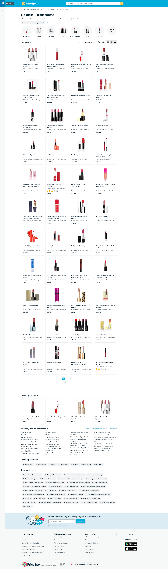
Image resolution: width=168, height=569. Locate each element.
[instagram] (61, 564)
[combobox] (93, 3)
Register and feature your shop (33, 546)
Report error (69, 383)
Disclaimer (57, 540)
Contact (25, 540)
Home (23, 9)
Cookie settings (59, 552)
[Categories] (2, 3)
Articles (88, 546)
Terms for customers (61, 543)
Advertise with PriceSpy (31, 543)
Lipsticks (52, 9)
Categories (89, 549)
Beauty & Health (31, 9)
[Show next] (74, 379)
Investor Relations (91, 543)
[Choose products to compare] (99, 42)
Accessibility (27, 555)
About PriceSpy (28, 537)
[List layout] (111, 42)
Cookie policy (58, 549)
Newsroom (89, 540)
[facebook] (64, 564)
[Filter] (3, 10)
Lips (46, 9)
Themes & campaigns (93, 537)
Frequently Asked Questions (32, 552)
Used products (90, 552)
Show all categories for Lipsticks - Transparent (101, 428)
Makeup (40, 9)
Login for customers (29, 549)
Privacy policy (59, 546)
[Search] (121, 3)
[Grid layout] (108, 42)
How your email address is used (57, 525)
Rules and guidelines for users (64, 537)
